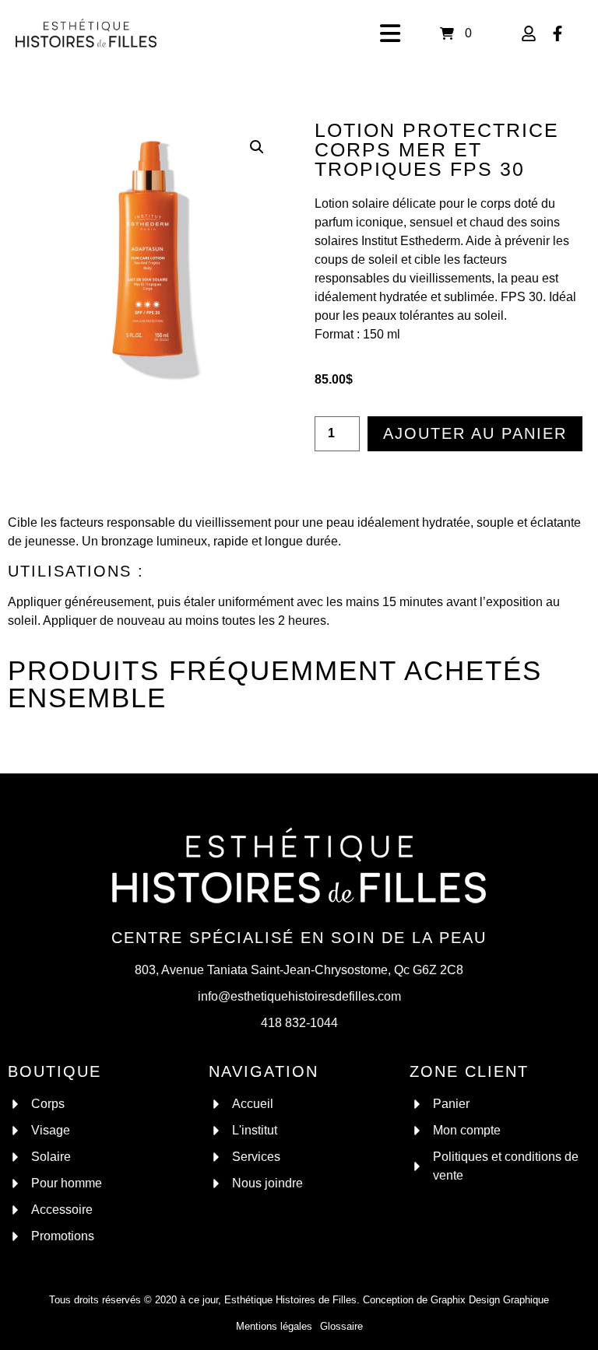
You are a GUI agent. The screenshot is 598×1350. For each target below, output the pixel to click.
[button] (257, 147)
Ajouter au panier (475, 433)
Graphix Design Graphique (490, 1300)
